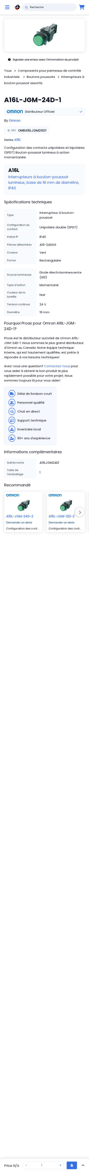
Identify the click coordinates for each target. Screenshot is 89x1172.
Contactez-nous (57, 366)
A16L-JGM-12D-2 (62, 516)
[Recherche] (26, 7)
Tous (8, 70)
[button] (44, 35)
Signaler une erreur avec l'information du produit (46, 60)
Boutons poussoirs (41, 77)
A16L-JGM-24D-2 (19, 516)
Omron (14, 120)
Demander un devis (19, 522)
